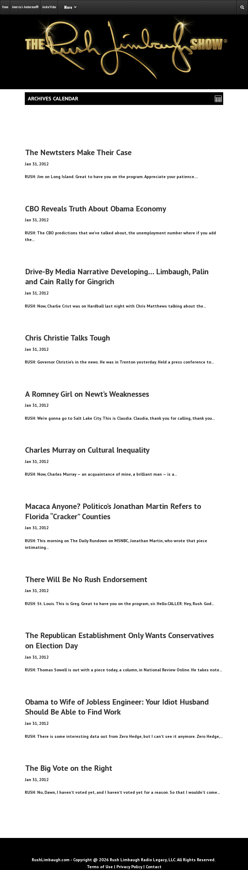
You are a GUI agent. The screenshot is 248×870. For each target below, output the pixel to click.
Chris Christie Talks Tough (67, 338)
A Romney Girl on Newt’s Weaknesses (87, 394)
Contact (154, 866)
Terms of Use (100, 866)
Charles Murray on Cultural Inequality (87, 450)
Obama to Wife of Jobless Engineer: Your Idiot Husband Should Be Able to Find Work (117, 707)
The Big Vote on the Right (68, 768)
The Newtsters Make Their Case (78, 152)
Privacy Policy (129, 866)
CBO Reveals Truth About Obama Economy (95, 208)
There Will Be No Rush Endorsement (86, 579)
